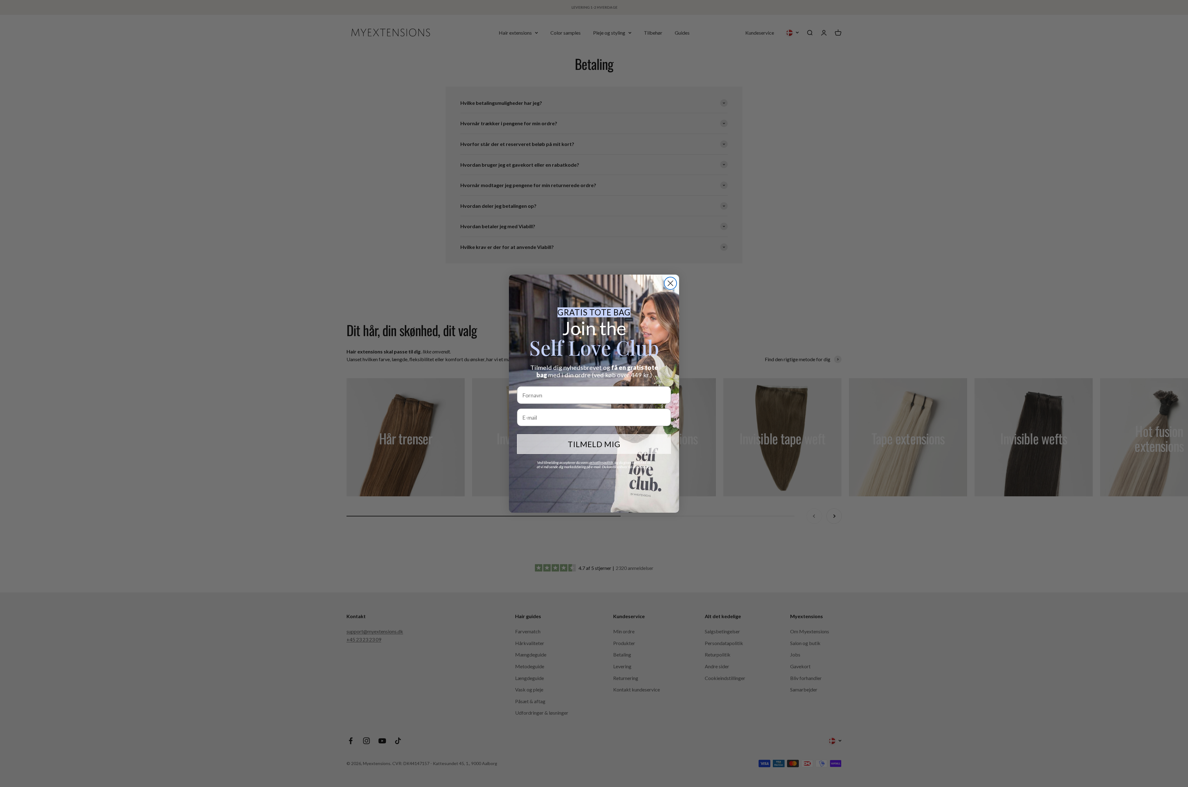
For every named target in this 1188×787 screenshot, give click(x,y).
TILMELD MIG (594, 444)
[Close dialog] (670, 283)
